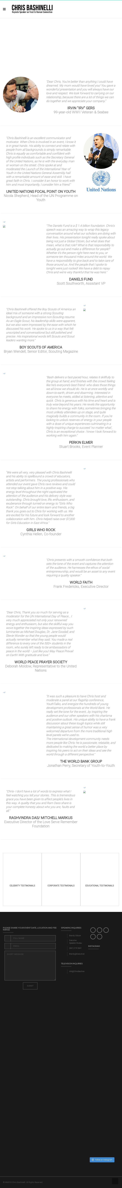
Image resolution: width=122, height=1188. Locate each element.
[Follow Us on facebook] (93, 930)
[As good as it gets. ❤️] (109, 956)
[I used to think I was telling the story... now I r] (94, 1110)
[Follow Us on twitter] (99, 930)
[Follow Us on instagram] (106, 930)
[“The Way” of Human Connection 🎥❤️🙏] (109, 1071)
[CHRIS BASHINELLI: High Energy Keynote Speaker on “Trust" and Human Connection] (32, 9)
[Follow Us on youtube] (99, 936)
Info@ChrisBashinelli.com (79, 971)
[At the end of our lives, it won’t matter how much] (94, 1008)
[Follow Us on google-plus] (93, 936)
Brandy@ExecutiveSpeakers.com (82, 954)
